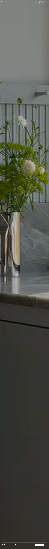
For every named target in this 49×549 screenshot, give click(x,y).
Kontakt (41, 1)
